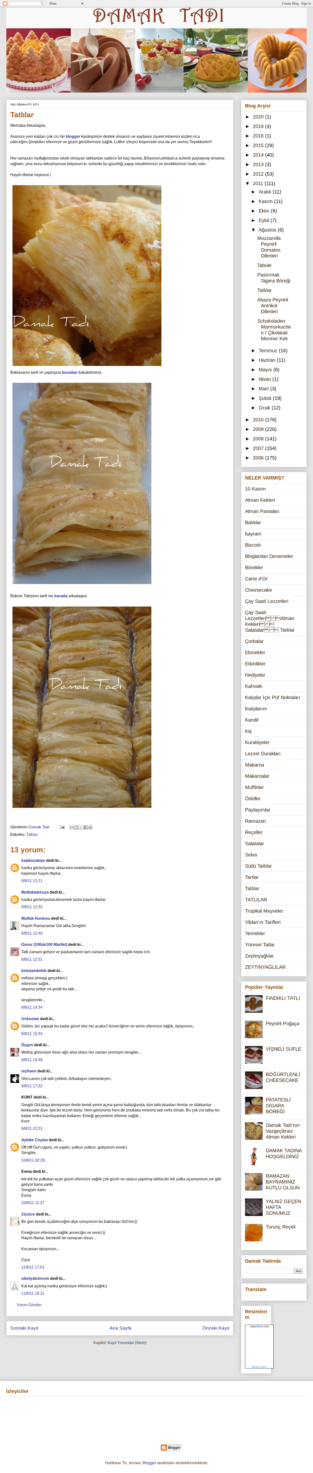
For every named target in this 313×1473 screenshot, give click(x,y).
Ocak (265, 407)
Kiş (248, 731)
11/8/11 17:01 (33, 1267)
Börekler (254, 567)
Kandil (251, 720)
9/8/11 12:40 (32, 933)
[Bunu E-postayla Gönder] (71, 827)
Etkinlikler (255, 663)
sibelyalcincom (35, 1278)
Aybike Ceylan (34, 1140)
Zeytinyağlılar (259, 956)
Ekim (265, 210)
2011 (259, 183)
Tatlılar (32, 835)
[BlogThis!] (76, 827)
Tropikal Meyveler (264, 911)
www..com (259, 1326)
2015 (259, 145)
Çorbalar (254, 641)
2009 (259, 429)
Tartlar (252, 877)
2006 (259, 457)
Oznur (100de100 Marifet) (44, 944)
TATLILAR (256, 899)
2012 (259, 174)
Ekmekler (255, 652)
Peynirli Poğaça (282, 1023)
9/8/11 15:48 (32, 1060)
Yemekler (255, 933)
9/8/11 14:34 (32, 1007)
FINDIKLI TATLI (283, 998)
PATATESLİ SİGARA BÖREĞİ (278, 1105)
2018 (259, 126)
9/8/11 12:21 (32, 881)
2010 (259, 419)
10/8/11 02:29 (33, 1160)
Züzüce (28, 1214)
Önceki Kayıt (215, 1328)
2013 (259, 164)
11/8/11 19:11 (32, 1293)
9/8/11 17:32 (32, 1086)
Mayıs (266, 369)
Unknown (30, 1019)
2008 (259, 438)
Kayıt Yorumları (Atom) (127, 1343)
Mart (264, 388)
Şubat (266, 398)
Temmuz (269, 350)
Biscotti (253, 545)
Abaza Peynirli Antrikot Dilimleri (272, 305)
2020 (259, 116)
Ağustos (268, 230)
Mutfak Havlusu (35, 918)
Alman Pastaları (262, 511)
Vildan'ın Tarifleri (262, 922)
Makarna (254, 765)
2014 (259, 155)
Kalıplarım (256, 708)
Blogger (149, 1463)
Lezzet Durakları (263, 753)
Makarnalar (257, 776)
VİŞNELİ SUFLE (283, 1049)
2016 (259, 136)
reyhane (28, 1071)
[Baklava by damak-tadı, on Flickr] (87, 367)
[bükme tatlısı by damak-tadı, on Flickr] (82, 585)
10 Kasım (255, 488)
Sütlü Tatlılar (258, 866)
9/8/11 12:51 (32, 959)
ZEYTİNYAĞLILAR (265, 967)
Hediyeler (255, 675)
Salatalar (254, 843)
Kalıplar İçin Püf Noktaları (272, 697)
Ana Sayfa (121, 1328)
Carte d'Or (256, 578)
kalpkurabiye (33, 860)
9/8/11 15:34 (32, 1034)
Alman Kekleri (260, 500)
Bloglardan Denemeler (269, 556)
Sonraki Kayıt (24, 1328)
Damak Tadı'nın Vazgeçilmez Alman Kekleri (283, 1131)
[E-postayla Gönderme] (62, 827)
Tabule (264, 265)
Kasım (266, 201)
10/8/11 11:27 (33, 1203)
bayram (253, 533)
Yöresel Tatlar (260, 944)
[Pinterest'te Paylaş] (90, 827)
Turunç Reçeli (280, 1226)
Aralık (266, 191)
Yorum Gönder (29, 1305)
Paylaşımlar (257, 809)
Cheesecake (258, 590)
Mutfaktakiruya (35, 892)
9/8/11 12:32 (32, 907)
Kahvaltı (254, 686)
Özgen (27, 1045)
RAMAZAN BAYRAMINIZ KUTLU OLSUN (283, 1181)
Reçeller (254, 832)
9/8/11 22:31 (32, 1128)
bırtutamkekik (33, 971)
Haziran (268, 360)
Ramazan (255, 821)
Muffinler (254, 787)
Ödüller (253, 798)
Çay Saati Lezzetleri (266, 601)
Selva (251, 854)
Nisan (265, 379)
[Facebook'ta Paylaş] (85, 827)
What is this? (259, 1366)
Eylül (264, 220)
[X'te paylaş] (80, 827)
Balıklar (253, 522)
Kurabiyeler (257, 742)
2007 (259, 448)
